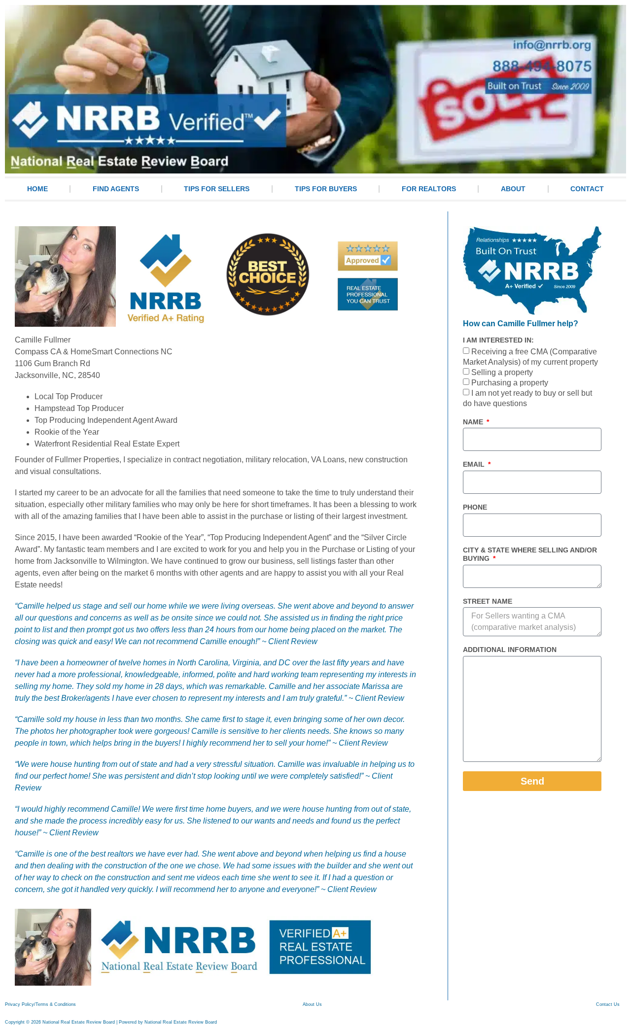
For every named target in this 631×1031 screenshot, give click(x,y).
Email (475, 464)
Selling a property (502, 372)
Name (474, 422)
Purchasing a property (509, 382)
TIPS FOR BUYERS (326, 189)
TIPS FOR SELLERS (216, 189)
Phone (475, 507)
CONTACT (587, 189)
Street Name (487, 601)
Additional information (510, 649)
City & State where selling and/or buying (530, 554)
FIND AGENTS (116, 189)
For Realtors (429, 189)
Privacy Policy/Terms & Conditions (40, 1004)
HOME (37, 189)
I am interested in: (498, 340)
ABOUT (513, 189)
